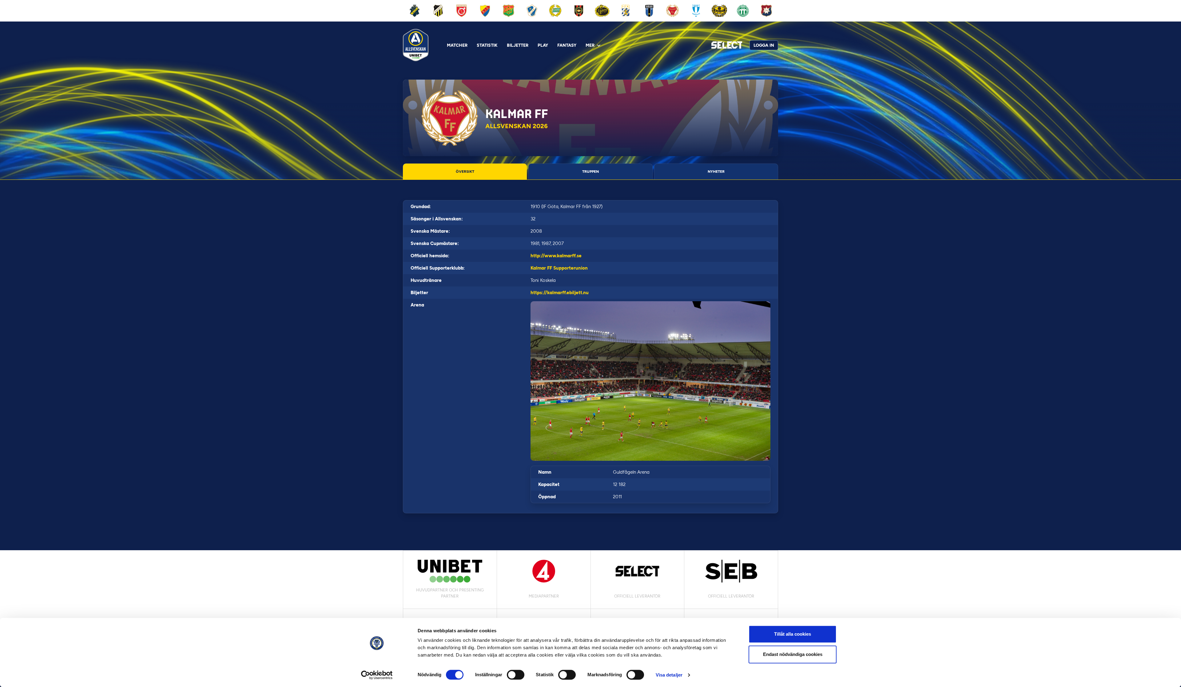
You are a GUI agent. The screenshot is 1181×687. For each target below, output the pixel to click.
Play (543, 45)
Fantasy (566, 45)
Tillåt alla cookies (792, 634)
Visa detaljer (669, 674)
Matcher (457, 45)
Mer (590, 45)
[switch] (515, 675)
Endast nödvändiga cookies (792, 654)
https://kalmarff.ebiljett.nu (560, 292)
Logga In (764, 45)
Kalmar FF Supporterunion (559, 268)
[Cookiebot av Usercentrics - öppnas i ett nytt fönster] (377, 675)
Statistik (487, 45)
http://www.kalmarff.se (556, 256)
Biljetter (517, 45)
